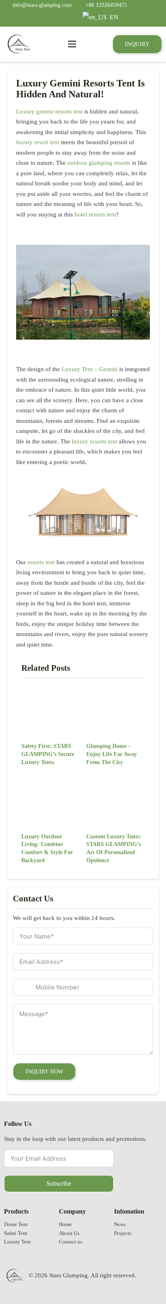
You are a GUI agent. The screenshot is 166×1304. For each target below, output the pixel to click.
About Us (69, 1233)
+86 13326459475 (106, 5)
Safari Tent (15, 1233)
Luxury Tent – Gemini (90, 369)
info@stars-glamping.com (42, 5)
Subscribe (58, 1183)
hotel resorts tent (95, 214)
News (120, 1224)
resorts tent (41, 562)
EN (112, 17)
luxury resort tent (37, 142)
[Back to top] (140, 1274)
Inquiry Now (44, 1071)
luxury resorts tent (94, 441)
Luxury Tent (17, 1242)
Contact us (70, 1242)
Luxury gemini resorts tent (49, 111)
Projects (122, 1233)
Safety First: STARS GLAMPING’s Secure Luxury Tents (47, 754)
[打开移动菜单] (72, 44)
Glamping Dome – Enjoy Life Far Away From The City (111, 754)
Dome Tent (16, 1224)
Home (65, 1224)
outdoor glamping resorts (99, 163)
